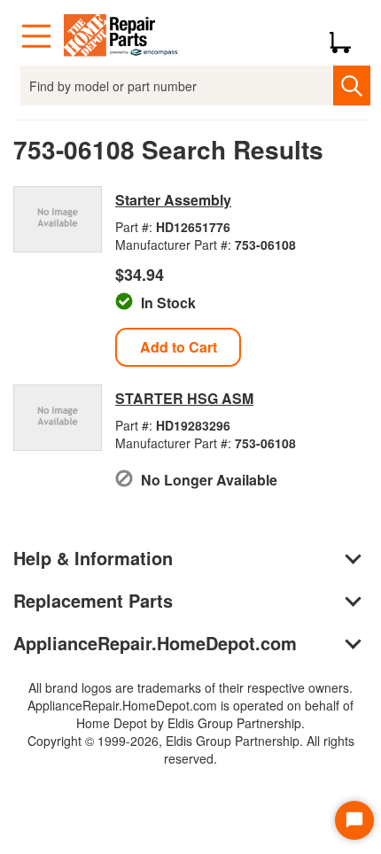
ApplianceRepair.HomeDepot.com (155, 643)
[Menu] (36, 36)
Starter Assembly (173, 200)
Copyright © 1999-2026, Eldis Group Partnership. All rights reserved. (190, 749)
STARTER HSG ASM (184, 398)
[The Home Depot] (121, 36)
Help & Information (93, 558)
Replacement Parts (93, 600)
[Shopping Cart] (347, 36)
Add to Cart (178, 347)
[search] (351, 85)
